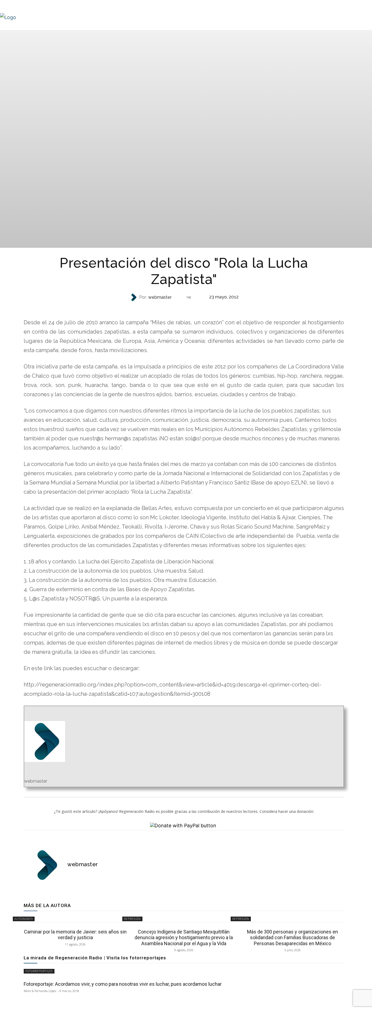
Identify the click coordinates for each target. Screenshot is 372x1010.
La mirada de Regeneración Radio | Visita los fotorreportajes (95, 957)
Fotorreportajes (39, 971)
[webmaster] (134, 297)
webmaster (160, 297)
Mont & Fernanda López (40, 991)
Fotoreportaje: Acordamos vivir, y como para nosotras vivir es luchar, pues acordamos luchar (123, 984)
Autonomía (183, 308)
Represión (132, 919)
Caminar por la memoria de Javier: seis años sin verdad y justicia (75, 935)
